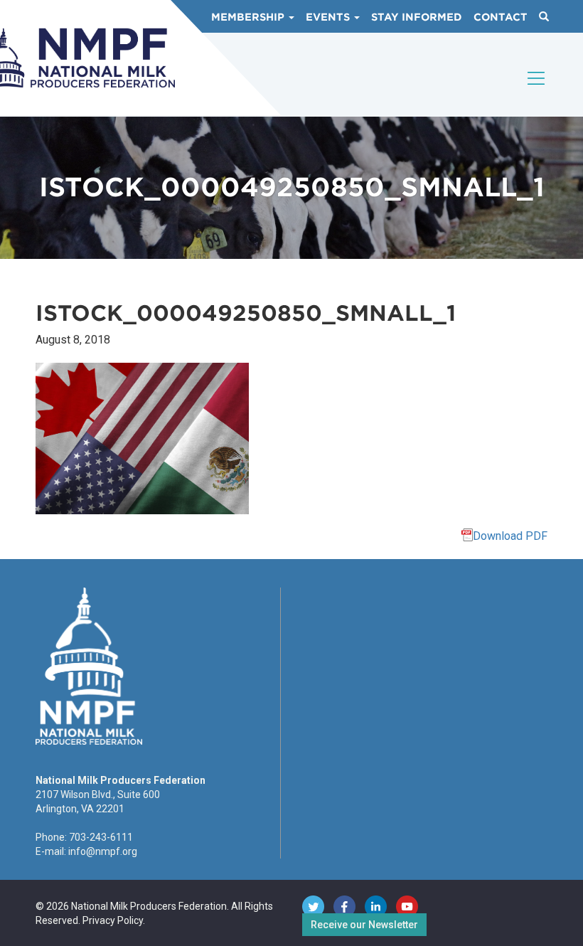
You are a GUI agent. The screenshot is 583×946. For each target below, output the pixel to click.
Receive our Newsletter (364, 924)
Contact (501, 17)
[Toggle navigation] (537, 90)
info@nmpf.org (102, 851)
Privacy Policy (112, 920)
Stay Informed (416, 17)
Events (329, 17)
